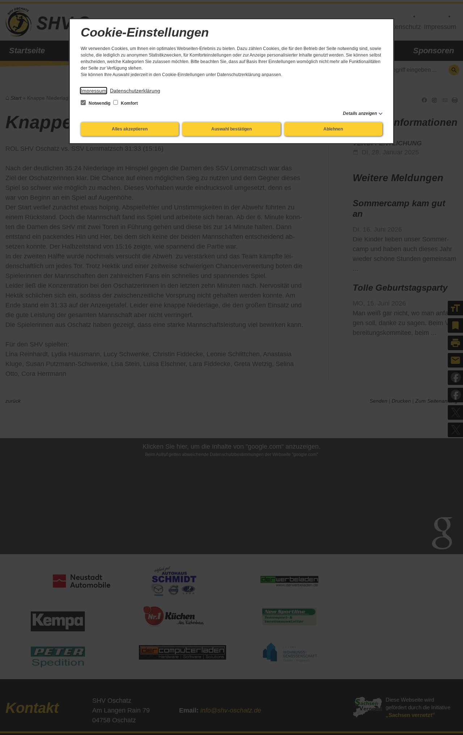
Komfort (129, 103)
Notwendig (99, 103)
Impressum (93, 91)
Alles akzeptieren (130, 129)
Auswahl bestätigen (231, 129)
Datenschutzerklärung (135, 91)
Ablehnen (333, 129)
